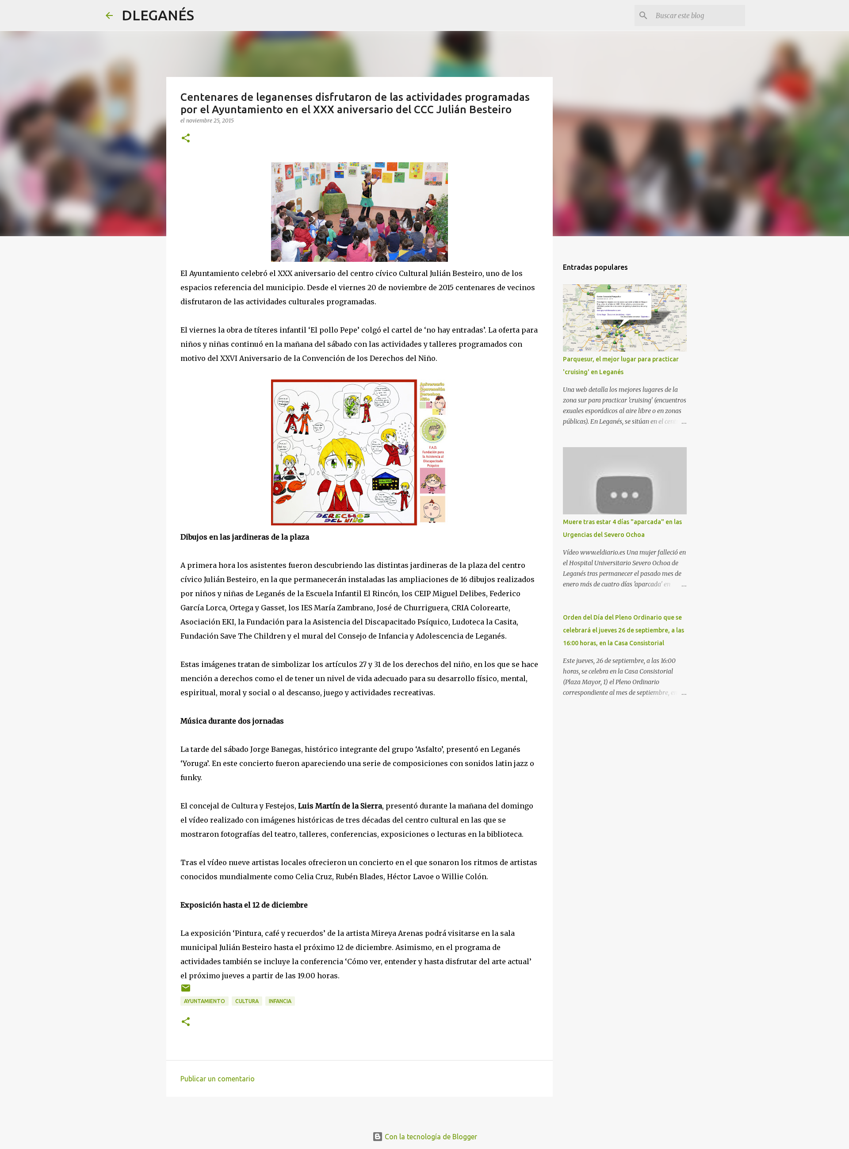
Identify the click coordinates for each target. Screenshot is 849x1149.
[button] (185, 139)
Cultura (247, 1001)
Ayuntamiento (204, 1001)
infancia (280, 1001)
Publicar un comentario (217, 1079)
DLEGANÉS (158, 15)
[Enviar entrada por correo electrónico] (185, 991)
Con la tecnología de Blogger (430, 1137)
